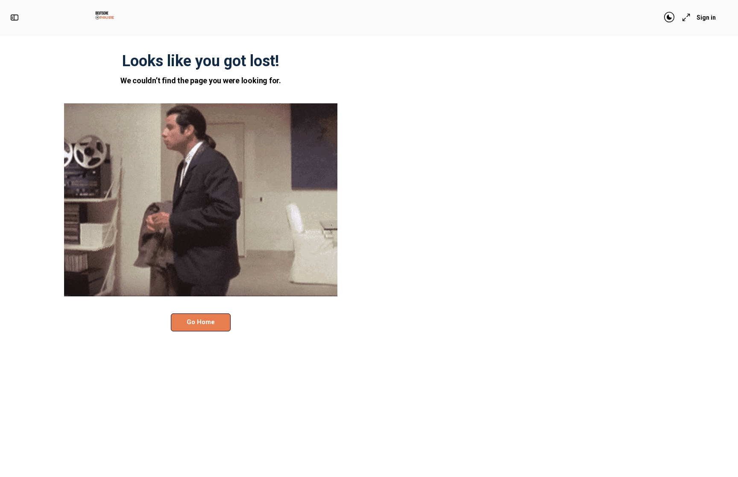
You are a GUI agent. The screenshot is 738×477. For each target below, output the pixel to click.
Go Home (201, 322)
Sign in (706, 17)
